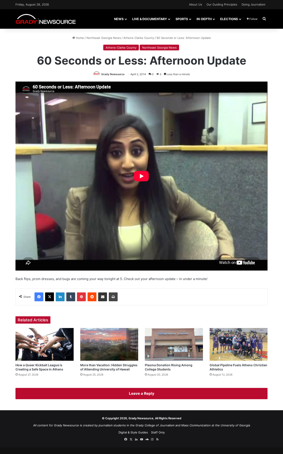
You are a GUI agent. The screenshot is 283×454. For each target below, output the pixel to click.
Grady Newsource (112, 74)
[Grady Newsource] (45, 18)
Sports (182, 19)
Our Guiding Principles (222, 4)
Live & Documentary (149, 19)
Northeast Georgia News (103, 38)
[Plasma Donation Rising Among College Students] (174, 344)
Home (79, 38)
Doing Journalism (253, 4)
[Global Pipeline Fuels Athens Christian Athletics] (239, 344)
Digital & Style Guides (133, 432)
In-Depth (204, 19)
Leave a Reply (141, 393)
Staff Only (158, 432)
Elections (229, 19)
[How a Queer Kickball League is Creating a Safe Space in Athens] (44, 344)
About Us (195, 4)
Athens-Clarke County (138, 38)
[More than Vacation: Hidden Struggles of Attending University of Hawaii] (109, 344)
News (119, 19)
